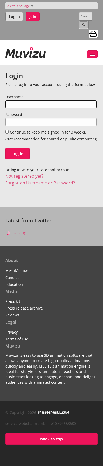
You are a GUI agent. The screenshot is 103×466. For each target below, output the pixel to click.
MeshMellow (16, 270)
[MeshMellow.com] (53, 412)
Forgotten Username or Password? (40, 183)
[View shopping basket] (93, 33)
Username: (15, 96)
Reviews (12, 314)
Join (32, 16)
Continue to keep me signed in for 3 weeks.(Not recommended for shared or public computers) (51, 135)
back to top (51, 439)
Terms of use (16, 338)
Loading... (20, 232)
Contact (12, 277)
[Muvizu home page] (25, 51)
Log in (14, 16)
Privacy (11, 332)
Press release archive (24, 308)
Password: (14, 114)
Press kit (12, 301)
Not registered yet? (24, 176)
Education (14, 284)
